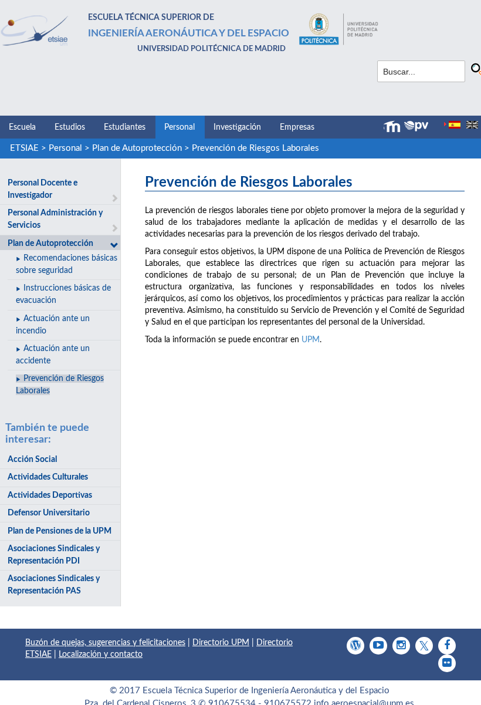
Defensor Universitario (49, 513)
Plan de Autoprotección (137, 148)
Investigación (237, 127)
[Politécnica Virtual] (416, 126)
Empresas (297, 127)
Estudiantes (124, 127)
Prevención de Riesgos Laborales (255, 148)
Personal (179, 127)
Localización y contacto (101, 654)
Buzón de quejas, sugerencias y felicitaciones (105, 643)
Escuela (22, 127)
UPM (311, 340)
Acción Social (32, 460)
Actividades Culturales (48, 477)
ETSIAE (24, 148)
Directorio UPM (220, 643)
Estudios (70, 127)
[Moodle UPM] (393, 127)
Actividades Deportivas (50, 495)
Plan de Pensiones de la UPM (59, 531)
